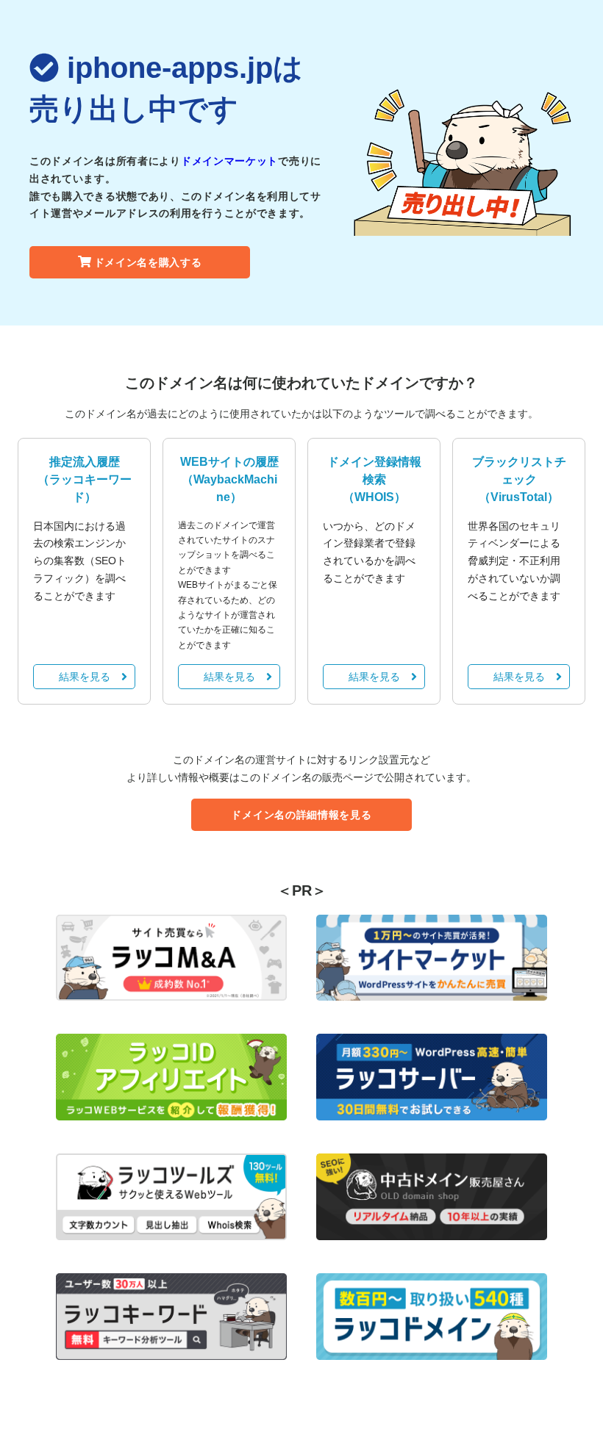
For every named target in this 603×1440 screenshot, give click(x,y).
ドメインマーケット (229, 161)
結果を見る (84, 677)
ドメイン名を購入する (148, 262)
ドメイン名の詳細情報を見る (301, 815)
